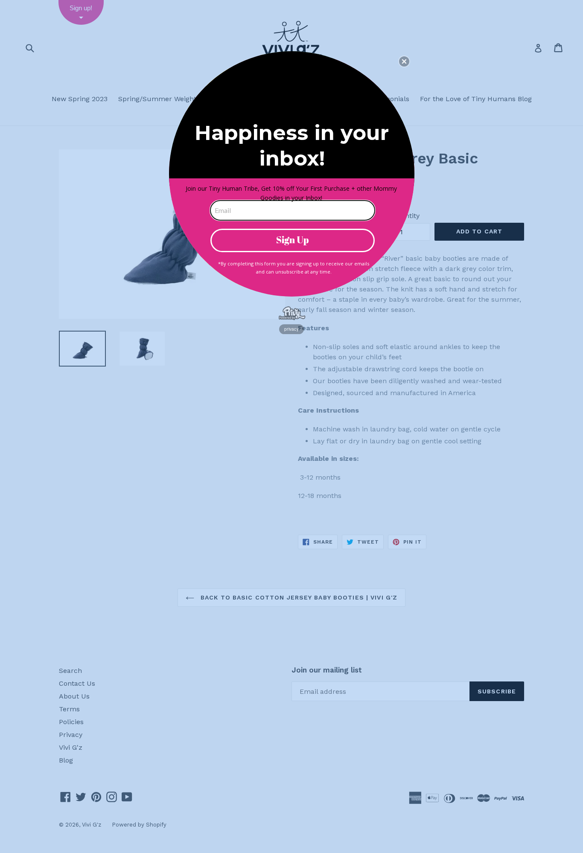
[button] (404, 61)
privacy (291, 329)
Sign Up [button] (292, 239)
